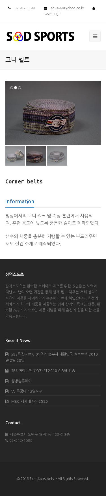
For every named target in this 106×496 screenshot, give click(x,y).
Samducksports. (42, 478)
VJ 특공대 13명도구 (26, 391)
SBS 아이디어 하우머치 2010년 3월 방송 (43, 370)
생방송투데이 (21, 381)
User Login (53, 14)
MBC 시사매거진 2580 (29, 401)
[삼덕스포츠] (40, 36)
